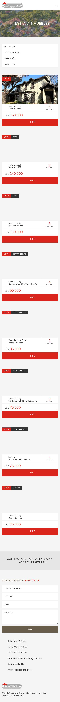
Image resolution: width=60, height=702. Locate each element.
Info (32, 122)
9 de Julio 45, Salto (17, 641)
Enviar (30, 629)
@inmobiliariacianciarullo (19, 669)
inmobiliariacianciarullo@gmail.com (24, 658)
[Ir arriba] (56, 692)
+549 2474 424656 (17, 647)
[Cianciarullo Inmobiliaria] (11, 5)
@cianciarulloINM (16, 664)
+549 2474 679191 (32, 562)
